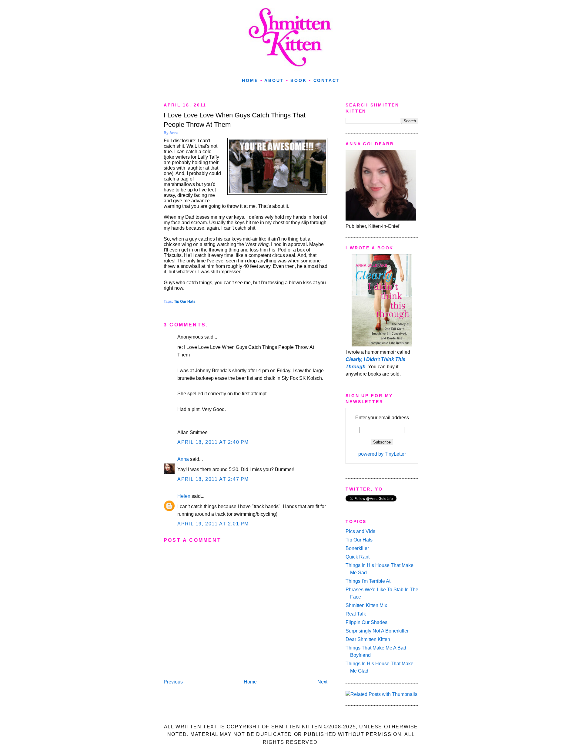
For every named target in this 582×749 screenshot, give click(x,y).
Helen (183, 496)
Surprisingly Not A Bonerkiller (377, 630)
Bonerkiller (357, 548)
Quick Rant (358, 556)
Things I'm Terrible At (368, 581)
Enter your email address (382, 417)
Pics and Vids (360, 531)
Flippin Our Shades (366, 622)
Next (322, 681)
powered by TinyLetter (382, 454)
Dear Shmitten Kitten (368, 639)
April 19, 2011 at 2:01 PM (213, 523)
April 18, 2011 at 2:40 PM (213, 442)
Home (250, 80)
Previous (173, 681)
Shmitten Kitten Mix (366, 605)
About (274, 80)
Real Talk (356, 613)
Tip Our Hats (185, 301)
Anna (183, 459)
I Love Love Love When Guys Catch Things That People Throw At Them (235, 119)
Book (298, 80)
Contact (326, 80)
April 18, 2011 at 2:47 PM (213, 479)
